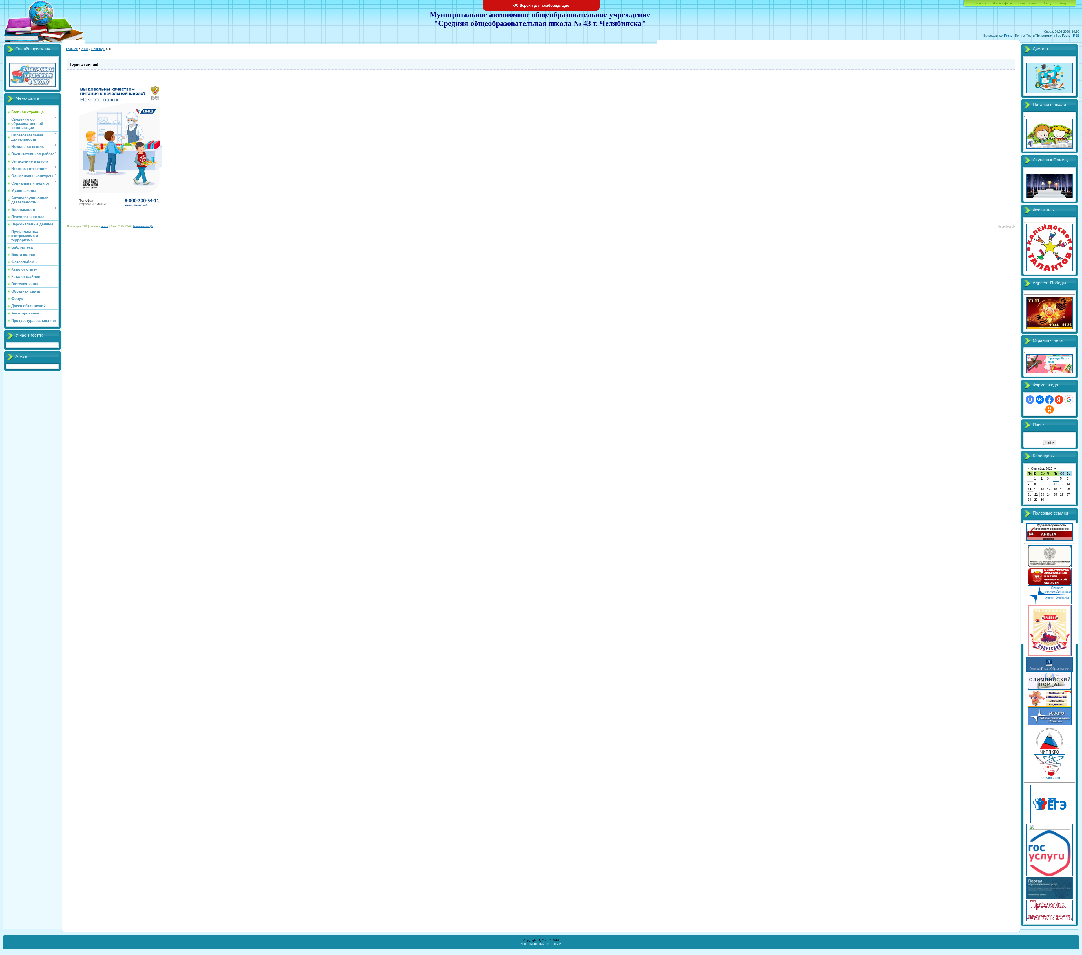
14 (1029, 489)
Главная (980, 3)
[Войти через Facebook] (1049, 399)
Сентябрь (98, 49)
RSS (1076, 35)
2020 (84, 49)
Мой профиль (1002, 3)
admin (104, 226)
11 (1055, 484)
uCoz (557, 943)
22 (1036, 494)
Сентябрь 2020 (1041, 468)
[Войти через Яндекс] (1059, 399)
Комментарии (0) (143, 226)
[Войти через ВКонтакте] (1040, 399)
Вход (1062, 3)
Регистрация (1027, 3)
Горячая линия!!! (85, 64)
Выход (1047, 3)
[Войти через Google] (1068, 399)
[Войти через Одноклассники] (1049, 409)
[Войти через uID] (1030, 399)
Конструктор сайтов (535, 943)
